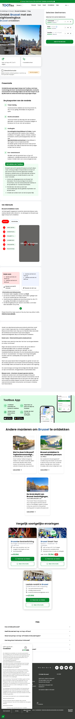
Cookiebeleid (38, 710)
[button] (3, 716)
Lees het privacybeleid (8, 705)
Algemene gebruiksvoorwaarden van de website (52, 710)
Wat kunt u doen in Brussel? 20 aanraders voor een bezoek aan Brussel (46, 680)
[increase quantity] (70, 21)
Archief (59, 674)
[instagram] (61, 667)
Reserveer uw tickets (24, 559)
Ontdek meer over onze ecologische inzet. (24, 159)
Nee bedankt (6, 711)
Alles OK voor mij (27, 711)
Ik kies (16, 711)
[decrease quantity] (65, 21)
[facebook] (57, 667)
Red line (5, 221)
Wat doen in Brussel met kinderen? (46, 686)
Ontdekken (51, 5)
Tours (39, 5)
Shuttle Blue (14, 221)
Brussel (19, 5)
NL (66, 5)
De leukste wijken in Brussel (46, 690)
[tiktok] (71, 667)
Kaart (44, 5)
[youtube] (66, 667)
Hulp (57, 5)
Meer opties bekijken (59, 41)
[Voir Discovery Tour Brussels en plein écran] (7, 30)
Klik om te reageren (29, 243)
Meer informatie (23, 564)
